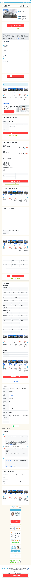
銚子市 (16, 453)
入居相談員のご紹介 (17, 568)
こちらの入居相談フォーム (10, 444)
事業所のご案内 (13, 567)
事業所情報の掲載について (11, 568)
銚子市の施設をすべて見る (7, 103)
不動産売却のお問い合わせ (23, 568)
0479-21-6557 (11, 395)
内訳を (25, 148)
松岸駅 (4, 61)
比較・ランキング (17, 567)
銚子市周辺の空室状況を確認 (8, 111)
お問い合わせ (21, 567)
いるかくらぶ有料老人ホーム (9, 448)
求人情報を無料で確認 (15, 137)
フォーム (19, 38)
